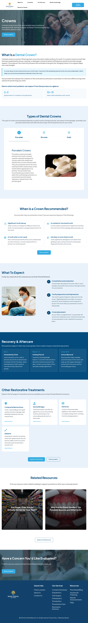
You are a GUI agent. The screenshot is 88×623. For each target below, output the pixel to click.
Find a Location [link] (78, 5)
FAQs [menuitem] (72, 603)
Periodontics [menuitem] (56, 601)
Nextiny (67, 618)
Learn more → (9, 421)
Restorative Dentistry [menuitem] (56, 608)
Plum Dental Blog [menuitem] (76, 590)
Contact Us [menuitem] (38, 596)
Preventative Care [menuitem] (58, 604)
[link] (9, 5)
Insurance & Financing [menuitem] (74, 594)
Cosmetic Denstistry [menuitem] (59, 590)
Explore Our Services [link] (36, 459)
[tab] (19, 135)
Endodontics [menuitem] (56, 593)
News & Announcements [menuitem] (76, 599)
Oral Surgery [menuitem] (56, 596)
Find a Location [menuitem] (39, 590)
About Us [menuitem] (37, 593)
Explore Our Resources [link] (44, 540)
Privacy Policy (53, 618)
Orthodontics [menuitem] (57, 598)
